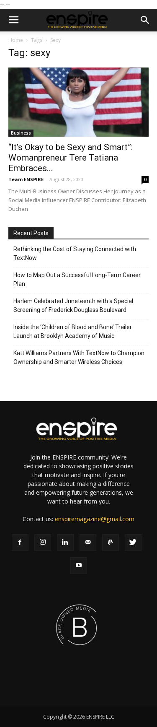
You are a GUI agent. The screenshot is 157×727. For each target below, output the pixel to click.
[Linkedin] (65, 542)
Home (15, 40)
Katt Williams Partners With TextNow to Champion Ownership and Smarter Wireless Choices (78, 357)
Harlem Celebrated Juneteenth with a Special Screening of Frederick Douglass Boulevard (73, 305)
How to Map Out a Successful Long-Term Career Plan (77, 279)
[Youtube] (78, 565)
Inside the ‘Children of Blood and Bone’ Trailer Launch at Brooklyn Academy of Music (72, 331)
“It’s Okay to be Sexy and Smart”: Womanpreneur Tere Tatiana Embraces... (70, 157)
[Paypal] (110, 542)
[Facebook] (20, 542)
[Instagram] (42, 542)
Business (21, 133)
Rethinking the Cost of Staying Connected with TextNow (74, 253)
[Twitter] (133, 542)
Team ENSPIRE (26, 179)
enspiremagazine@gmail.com (94, 519)
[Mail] (88, 542)
